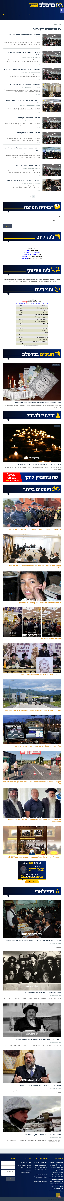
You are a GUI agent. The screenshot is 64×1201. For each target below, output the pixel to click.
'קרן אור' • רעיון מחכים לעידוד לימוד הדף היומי (23, 180)
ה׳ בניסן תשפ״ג (32, 135)
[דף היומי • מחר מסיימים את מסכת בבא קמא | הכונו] (51, 74)
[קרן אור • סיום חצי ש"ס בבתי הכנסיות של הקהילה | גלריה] (51, 105)
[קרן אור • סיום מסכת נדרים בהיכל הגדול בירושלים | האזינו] (51, 153)
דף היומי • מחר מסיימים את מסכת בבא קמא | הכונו (22, 69)
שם (59, 216)
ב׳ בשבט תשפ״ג (32, 168)
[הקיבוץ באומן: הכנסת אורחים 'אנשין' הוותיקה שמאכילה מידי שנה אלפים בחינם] (32, 919)
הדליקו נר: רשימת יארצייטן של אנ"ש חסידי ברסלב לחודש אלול (39, 464)
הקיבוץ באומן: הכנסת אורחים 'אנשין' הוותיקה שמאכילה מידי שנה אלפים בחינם (33, 940)
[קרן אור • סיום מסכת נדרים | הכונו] (51, 170)
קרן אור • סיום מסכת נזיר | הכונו (28, 133)
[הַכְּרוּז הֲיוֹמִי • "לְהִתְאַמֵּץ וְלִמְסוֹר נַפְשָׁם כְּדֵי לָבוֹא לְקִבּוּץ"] (32, 1114)
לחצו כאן (58, 1181)
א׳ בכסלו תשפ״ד (32, 87)
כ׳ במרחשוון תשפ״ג (31, 183)
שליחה (8, 226)
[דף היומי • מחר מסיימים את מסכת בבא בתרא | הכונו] (51, 40)
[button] (62, 10)
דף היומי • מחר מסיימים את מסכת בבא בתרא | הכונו (23, 36)
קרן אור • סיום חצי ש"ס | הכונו (29, 118)
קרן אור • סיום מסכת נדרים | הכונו (28, 165)
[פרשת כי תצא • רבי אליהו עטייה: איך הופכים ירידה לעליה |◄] (32, 1066)
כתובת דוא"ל (56, 221)
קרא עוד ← (38, 46)
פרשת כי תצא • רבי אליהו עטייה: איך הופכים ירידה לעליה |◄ (40, 1085)
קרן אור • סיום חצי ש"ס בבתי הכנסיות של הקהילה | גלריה (22, 101)
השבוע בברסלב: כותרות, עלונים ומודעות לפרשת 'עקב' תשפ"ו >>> (38, 402)
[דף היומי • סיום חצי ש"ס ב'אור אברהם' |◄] (51, 90)
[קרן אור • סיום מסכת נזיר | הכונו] (51, 138)
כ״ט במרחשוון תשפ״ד (31, 105)
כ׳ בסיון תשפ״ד (32, 57)
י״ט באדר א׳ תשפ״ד (31, 72)
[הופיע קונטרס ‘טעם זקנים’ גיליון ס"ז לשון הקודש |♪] (32, 970)
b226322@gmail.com (25, 1172)
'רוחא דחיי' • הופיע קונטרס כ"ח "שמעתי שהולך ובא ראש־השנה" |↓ (37, 1039)
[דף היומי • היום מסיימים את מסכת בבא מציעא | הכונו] (51, 57)
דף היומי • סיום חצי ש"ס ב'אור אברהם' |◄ (25, 84)
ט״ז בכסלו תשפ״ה (32, 39)
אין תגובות (23, 39)
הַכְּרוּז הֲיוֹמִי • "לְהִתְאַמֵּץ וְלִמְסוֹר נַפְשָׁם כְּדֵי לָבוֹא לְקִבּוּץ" (42, 1134)
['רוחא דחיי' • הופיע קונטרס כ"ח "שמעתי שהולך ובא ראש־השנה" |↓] (32, 1020)
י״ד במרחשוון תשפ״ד (31, 120)
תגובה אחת (24, 57)
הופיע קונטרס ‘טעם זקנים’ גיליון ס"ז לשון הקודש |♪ (43, 992)
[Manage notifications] (59, 1196)
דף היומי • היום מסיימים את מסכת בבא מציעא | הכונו (23, 53)
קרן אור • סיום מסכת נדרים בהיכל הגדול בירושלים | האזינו (22, 149)
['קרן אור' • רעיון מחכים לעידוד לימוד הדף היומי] (51, 185)
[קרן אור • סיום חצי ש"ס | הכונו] (51, 123)
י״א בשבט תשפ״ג (32, 153)
